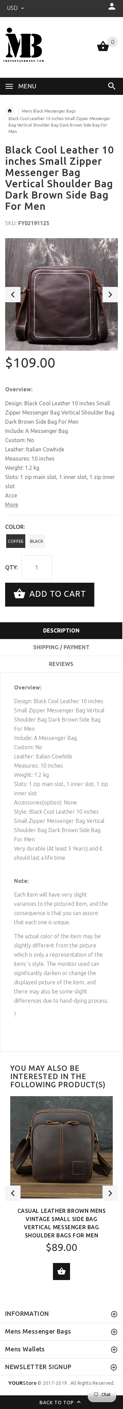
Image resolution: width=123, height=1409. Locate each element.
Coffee (16, 541)
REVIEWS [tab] (61, 664)
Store (22, 1383)
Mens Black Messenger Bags (49, 111)
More (11, 505)
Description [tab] (61, 630)
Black (36, 541)
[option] (61, 294)
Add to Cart (56, 593)
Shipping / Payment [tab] (61, 647)
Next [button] (110, 294)
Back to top (57, 1402)
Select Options (61, 1271)
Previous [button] (12, 294)
